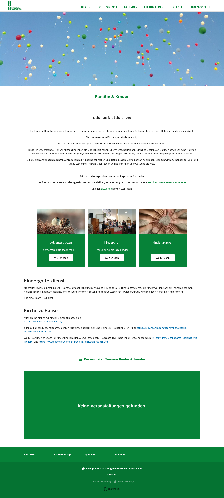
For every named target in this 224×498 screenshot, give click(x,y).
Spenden (89, 454)
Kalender (130, 7)
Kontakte (176, 7)
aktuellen (106, 188)
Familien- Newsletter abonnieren (167, 182)
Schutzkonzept (199, 7)
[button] (61, 257)
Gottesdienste (108, 7)
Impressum (111, 474)
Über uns (85, 7)
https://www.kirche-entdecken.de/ (43, 321)
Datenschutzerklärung (100, 481)
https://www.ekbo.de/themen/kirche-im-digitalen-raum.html (73, 341)
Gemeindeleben (153, 7)
